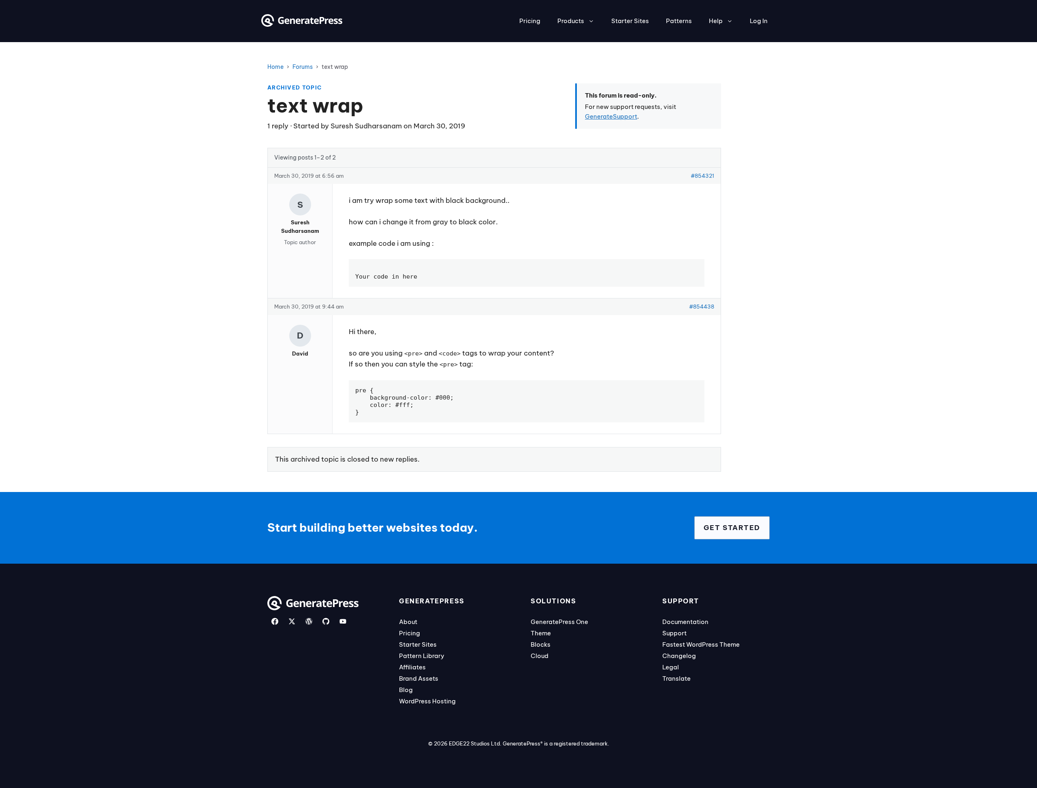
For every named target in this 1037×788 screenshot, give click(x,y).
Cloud (539, 656)
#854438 (701, 306)
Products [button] (570, 21)
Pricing (529, 21)
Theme (541, 633)
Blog (406, 690)
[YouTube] (342, 621)
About (408, 622)
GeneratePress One (559, 622)
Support (674, 633)
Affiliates (412, 667)
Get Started (732, 527)
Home (275, 66)
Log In (759, 21)
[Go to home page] (301, 24)
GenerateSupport (611, 116)
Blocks (541, 644)
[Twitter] (291, 621)
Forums (302, 66)
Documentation (685, 622)
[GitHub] (325, 621)
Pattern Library (421, 656)
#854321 (702, 176)
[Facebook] (274, 621)
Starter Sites (630, 21)
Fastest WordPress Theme (701, 644)
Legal (670, 667)
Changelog (679, 656)
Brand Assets (418, 678)
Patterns (679, 21)
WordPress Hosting (427, 701)
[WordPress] (308, 621)
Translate (676, 678)
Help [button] (716, 21)
